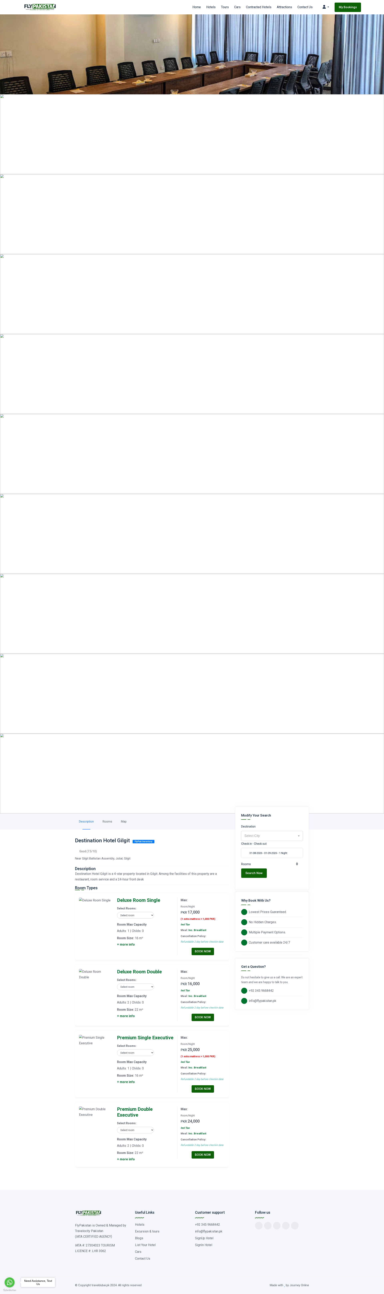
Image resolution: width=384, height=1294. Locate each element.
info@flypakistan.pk (262, 1001)
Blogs (139, 1238)
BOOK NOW (203, 951)
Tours (225, 7)
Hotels (211, 7)
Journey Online (299, 1285)
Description (86, 821)
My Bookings (348, 7)
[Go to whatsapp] (10, 1282)
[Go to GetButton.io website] (9, 1290)
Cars (237, 7)
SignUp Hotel (204, 1238)
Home (196, 7)
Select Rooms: (126, 908)
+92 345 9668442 (261, 991)
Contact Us (305, 7)
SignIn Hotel (203, 1245)
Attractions (284, 7)
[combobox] (272, 836)
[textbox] (272, 836)
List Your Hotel (145, 1245)
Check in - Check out (254, 843)
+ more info (126, 944)
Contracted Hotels (258, 7)
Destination (248, 826)
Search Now (254, 873)
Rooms (107, 821)
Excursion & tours (147, 1231)
